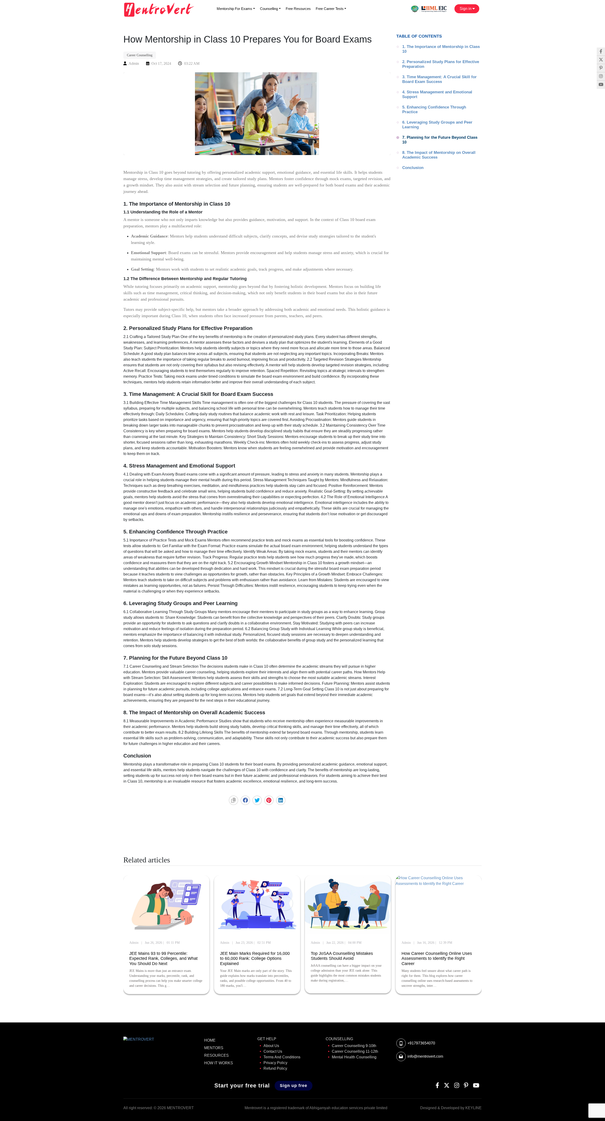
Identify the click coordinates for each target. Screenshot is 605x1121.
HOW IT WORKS (218, 1063)
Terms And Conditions (282, 1057)
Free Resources (298, 9)
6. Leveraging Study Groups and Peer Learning (438, 124)
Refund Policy (275, 1068)
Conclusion (413, 167)
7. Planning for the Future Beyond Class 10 (440, 139)
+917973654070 (421, 1043)
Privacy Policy (275, 1063)
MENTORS (213, 1048)
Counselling (269, 9)
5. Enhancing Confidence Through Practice (434, 109)
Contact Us (273, 1051)
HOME (210, 1040)
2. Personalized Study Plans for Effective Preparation (441, 64)
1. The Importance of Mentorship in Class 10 (441, 49)
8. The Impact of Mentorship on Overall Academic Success (439, 155)
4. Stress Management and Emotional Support (437, 94)
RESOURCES (216, 1055)
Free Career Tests (330, 9)
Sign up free (293, 1085)
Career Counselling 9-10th (354, 1046)
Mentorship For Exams (234, 9)
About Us (271, 1046)
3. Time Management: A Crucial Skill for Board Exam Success (440, 79)
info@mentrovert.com (425, 1056)
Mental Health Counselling (354, 1057)
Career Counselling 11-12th (355, 1051)
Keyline (473, 1108)
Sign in (466, 9)
